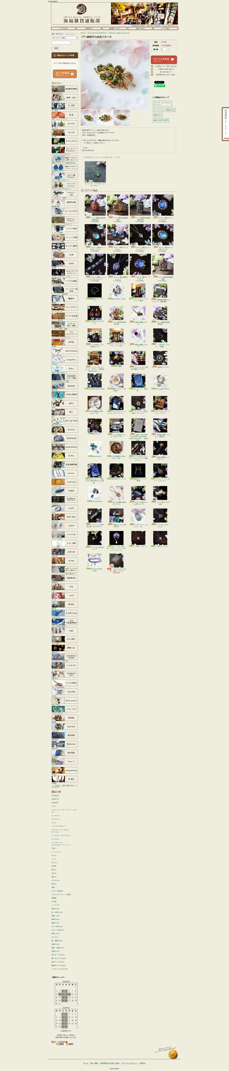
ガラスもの (56, 880)
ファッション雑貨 (58, 241)
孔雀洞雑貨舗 (56, 469)
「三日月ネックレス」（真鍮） (162, 345)
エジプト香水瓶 (57, 320)
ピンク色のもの (57, 926)
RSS (60, 1044)
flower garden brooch (162, 389)
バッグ (54, 859)
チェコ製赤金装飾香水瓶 (121, 219)
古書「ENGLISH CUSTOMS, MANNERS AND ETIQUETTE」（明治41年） (138, 437)
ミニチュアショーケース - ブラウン (162, 412)
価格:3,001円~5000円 (161, 120)
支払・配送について (89, 28)
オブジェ (55, 863)
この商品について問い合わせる (165, 66)
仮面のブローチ (163, 367)
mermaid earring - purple (97, 389)
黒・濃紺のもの (57, 941)
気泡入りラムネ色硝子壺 (119, 526)
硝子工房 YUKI (57, 425)
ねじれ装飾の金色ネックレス (119, 503)
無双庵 (54, 722)
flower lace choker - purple (97, 570)
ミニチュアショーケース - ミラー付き (118, 345)
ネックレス (56, 815)
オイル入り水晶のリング (97, 548)
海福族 (54, 898)
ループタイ (56, 839)
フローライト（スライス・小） (141, 526)
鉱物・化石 (56, 102)
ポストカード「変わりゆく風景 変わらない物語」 (95, 481)
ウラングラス (56, 145)
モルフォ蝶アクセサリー (60, 180)
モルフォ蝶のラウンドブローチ (166, 219)
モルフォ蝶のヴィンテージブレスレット (96, 278)
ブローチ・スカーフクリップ (119, 33)
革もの (54, 884)
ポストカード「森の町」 (140, 390)
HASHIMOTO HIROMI (60, 661)
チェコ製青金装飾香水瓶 (166, 278)
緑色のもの (56, 919)
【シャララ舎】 (57, 538)
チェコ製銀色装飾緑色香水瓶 (143, 219)
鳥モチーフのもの (58, 955)
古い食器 (55, 110)
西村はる (55, 678)
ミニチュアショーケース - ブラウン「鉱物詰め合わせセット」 (94, 369)
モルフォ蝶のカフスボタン (121, 248)
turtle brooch (97, 456)
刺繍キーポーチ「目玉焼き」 (118, 390)
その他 (54, 901)
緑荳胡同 (55, 757)
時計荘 (54, 608)
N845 (53, 407)
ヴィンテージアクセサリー (61, 154)
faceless (54, 774)
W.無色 (54, 783)
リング (54, 823)
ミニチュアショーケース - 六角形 (140, 300)
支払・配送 (94, 1063)
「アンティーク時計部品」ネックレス (140, 412)
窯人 (53, 416)
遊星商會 (55, 739)
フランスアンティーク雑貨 (61, 894)
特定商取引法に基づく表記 (165, 75)
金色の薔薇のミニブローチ (163, 458)
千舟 (53, 591)
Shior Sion (55, 521)
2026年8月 (55, 796)
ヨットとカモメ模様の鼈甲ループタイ (139, 368)
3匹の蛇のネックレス (118, 479)
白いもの (55, 937)
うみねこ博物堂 (57, 399)
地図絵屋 (55, 582)
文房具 (54, 268)
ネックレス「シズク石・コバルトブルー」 (95, 185)
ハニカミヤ (56, 670)
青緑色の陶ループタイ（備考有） (162, 436)
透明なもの (56, 951)
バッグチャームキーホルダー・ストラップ (61, 844)
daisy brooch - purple (118, 299)
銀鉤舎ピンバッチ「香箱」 (140, 480)
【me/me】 (55, 731)
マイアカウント (64, 34)
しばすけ (55, 530)
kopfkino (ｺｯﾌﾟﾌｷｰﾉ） (59, 504)
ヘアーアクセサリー (59, 826)
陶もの (54, 877)
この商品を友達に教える (165, 69)
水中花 (54, 346)
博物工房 (55, 652)
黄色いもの (56, 916)
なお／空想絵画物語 (59, 626)
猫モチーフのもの (58, 962)
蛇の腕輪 (118, 366)
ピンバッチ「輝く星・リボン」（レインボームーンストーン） (116, 548)
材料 (53, 887)
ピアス (54, 806)
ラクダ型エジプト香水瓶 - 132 (97, 346)
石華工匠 (55, 556)
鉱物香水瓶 (56, 206)
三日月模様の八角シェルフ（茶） (118, 457)
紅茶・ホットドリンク (59, 119)
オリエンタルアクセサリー (61, 189)
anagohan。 (55, 364)
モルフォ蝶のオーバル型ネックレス (97, 248)
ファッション (56, 852)
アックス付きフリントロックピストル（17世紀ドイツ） (138, 458)
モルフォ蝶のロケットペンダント (143, 248)
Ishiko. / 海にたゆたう (59, 372)
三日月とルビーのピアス (97, 322)
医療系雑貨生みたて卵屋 (60, 381)
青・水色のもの (57, 912)
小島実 (54, 495)
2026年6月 (55, 803)
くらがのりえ (56, 486)
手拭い (54, 848)
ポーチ (54, 855)
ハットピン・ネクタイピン (61, 835)
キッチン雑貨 (56, 250)
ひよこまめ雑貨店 (58, 687)
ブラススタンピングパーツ (61, 338)
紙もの (54, 870)
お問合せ (140, 28)
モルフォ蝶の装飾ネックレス (121, 278)
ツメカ (54, 600)
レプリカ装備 (56, 285)
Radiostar (55, 748)
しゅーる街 (56, 547)
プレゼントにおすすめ (59, 969)
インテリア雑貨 (57, 233)
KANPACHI (56, 442)
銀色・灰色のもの (58, 948)
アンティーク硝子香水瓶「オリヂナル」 (95, 526)
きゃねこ (55, 460)
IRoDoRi (54, 390)
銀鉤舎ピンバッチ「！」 (96, 300)
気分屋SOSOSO (57, 451)
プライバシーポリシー (129, 1063)
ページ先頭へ (173, 1055)
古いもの (55, 128)
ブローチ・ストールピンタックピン (60, 831)
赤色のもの (56, 909)
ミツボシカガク (57, 713)
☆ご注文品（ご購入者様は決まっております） (64, 786)
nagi (53, 635)
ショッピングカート (166, 28)
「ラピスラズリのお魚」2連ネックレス (118, 570)
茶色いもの (56, 933)
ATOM (69, 1044)
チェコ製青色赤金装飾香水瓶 (98, 219)
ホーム (63, 28)
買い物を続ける (165, 72)
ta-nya (53, 565)
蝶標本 (54, 303)
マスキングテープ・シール (61, 276)
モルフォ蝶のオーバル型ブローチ (165, 248)
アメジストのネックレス (163, 526)
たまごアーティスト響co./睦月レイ (64, 573)
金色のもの (56, 944)
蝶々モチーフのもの (59, 958)
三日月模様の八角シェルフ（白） (97, 412)
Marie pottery (56, 704)
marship (54, 696)
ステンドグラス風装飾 (59, 294)
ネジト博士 (56, 643)
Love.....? (54, 766)
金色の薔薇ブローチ (141, 323)
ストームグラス (57, 311)
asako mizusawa (57, 355)
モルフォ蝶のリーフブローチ (143, 278)
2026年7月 (55, 799)
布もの (54, 873)
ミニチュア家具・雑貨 (59, 329)
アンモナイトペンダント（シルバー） (161, 480)
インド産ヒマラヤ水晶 (163, 503)
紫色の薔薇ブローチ (141, 346)
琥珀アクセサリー (58, 171)
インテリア (56, 905)
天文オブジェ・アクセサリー (62, 224)
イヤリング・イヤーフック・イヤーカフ (64, 811)
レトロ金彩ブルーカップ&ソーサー (118, 436)
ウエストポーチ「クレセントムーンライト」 (117, 412)
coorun (54, 477)
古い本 (54, 137)
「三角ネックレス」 (140, 546)
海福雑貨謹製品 (57, 93)
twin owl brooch (97, 501)
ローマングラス (57, 215)
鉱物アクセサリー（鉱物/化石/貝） (64, 163)
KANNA (55, 434)
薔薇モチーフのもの (59, 965)
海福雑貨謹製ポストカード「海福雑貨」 (161, 301)
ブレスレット (56, 819)
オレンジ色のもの (58, 930)
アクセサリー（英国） (59, 198)
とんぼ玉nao (56, 617)
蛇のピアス (97, 434)
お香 (53, 259)
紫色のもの (56, 923)
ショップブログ (114, 28)
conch (53, 512)
